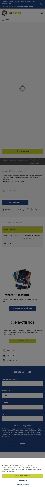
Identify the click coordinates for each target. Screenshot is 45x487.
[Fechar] (40, 460)
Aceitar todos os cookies (22, 476)
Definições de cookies (22, 485)
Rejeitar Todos (22, 480)
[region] (22, 472)
